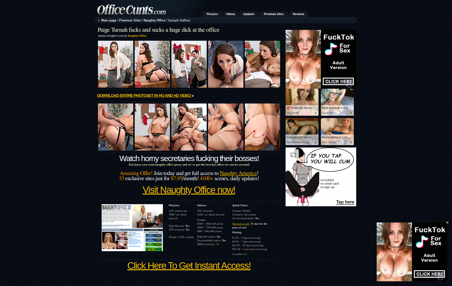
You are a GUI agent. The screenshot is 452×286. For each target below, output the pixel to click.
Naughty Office (154, 20)
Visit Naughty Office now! (189, 190)
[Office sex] (148, 16)
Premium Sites (274, 14)
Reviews (298, 14)
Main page (108, 20)
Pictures (212, 14)
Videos (230, 14)
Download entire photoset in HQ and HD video (144, 95)
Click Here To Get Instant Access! (189, 265)
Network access (240, 223)
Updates (248, 14)
